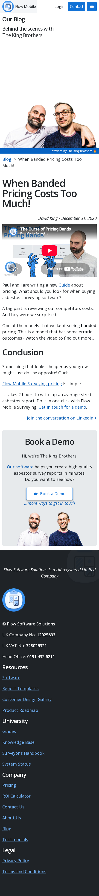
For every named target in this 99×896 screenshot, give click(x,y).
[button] (92, 6)
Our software (20, 467)
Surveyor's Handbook (23, 753)
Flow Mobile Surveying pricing (32, 383)
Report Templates (20, 688)
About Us (11, 817)
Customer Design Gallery (27, 699)
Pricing (9, 785)
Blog (6, 159)
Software (11, 677)
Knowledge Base (18, 742)
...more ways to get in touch (49, 503)
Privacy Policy (15, 860)
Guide (64, 285)
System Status (16, 764)
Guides (9, 731)
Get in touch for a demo (62, 407)
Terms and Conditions (24, 871)
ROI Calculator (16, 796)
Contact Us (13, 807)
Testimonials (15, 839)
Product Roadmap (20, 710)
